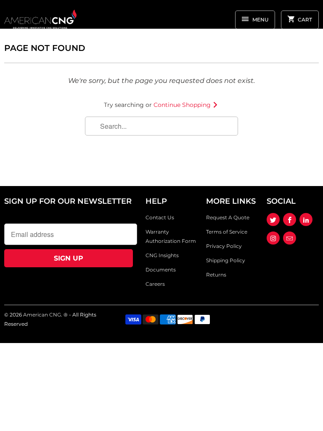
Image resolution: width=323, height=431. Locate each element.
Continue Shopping (183, 105)
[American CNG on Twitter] (273, 219)
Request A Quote (227, 217)
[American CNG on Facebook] (289, 219)
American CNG (42, 314)
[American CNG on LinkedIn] (305, 219)
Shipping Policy (225, 260)
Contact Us (160, 217)
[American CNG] (40, 17)
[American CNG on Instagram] (273, 238)
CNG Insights (162, 255)
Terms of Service (226, 232)
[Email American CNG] (289, 238)
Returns (216, 274)
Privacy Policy (224, 246)
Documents (161, 269)
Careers (155, 284)
